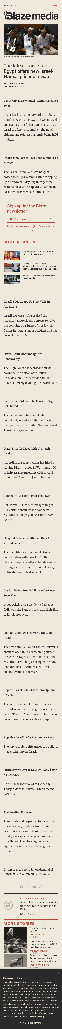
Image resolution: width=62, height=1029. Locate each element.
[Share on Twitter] (27, 887)
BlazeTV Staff (14, 84)
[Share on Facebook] (21, 887)
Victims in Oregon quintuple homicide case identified (40, 277)
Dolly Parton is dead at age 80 (42, 930)
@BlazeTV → (27, 914)
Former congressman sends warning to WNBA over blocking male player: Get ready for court (43, 944)
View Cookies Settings (31, 1023)
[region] (31, 999)
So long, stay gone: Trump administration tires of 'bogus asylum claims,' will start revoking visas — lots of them (40, 267)
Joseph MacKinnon (39, 965)
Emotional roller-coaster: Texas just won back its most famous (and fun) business (44, 958)
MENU (55, 5)
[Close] (58, 973)
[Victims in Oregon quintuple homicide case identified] (12, 279)
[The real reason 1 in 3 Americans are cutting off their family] (12, 255)
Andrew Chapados (39, 951)
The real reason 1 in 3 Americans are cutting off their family (38, 253)
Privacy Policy (38, 226)
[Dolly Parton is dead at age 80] (15, 933)
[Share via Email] (34, 887)
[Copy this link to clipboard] (40, 887)
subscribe (10, 5)
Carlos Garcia (37, 935)
